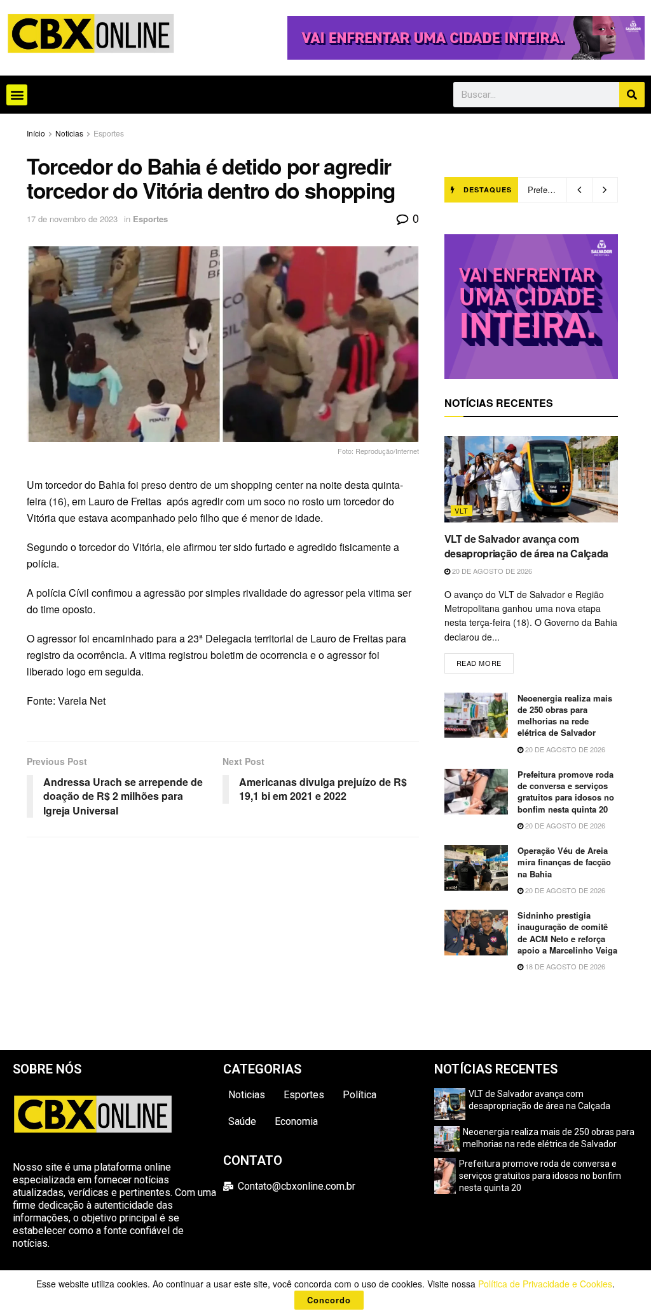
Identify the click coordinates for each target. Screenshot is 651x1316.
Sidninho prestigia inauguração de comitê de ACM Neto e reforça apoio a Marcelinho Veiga (567, 932)
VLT (462, 510)
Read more (485, 660)
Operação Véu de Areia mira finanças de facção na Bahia (564, 861)
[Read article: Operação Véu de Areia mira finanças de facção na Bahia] (476, 868)
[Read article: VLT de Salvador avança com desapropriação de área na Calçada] (531, 479)
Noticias (69, 133)
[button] (16, 94)
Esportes (108, 133)
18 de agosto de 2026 (564, 966)
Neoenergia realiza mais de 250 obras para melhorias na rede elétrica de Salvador (564, 715)
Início (36, 133)
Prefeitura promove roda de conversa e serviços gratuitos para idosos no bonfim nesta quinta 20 (565, 791)
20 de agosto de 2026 (491, 571)
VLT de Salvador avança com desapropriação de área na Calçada (526, 545)
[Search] (632, 94)
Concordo (329, 1300)
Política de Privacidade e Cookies (545, 1283)
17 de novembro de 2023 (72, 219)
